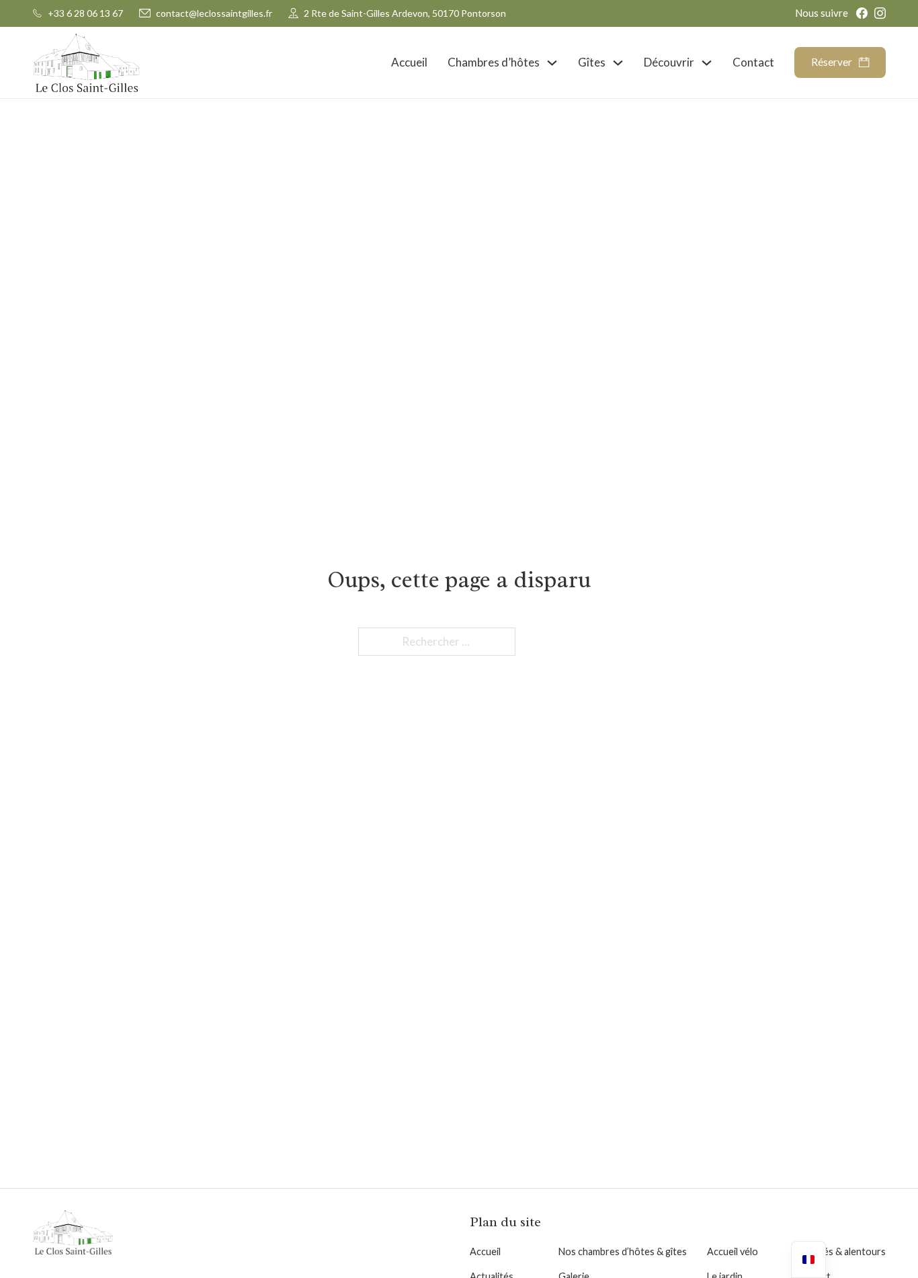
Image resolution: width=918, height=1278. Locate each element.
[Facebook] (862, 13)
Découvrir (669, 62)
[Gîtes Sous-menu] (618, 63)
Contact (753, 62)
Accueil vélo (732, 1251)
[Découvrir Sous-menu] (706, 63)
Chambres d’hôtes (494, 62)
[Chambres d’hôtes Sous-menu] (552, 63)
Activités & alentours (840, 1251)
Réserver (831, 62)
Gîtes (592, 62)
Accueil (409, 62)
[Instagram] (880, 13)
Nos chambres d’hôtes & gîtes (622, 1251)
